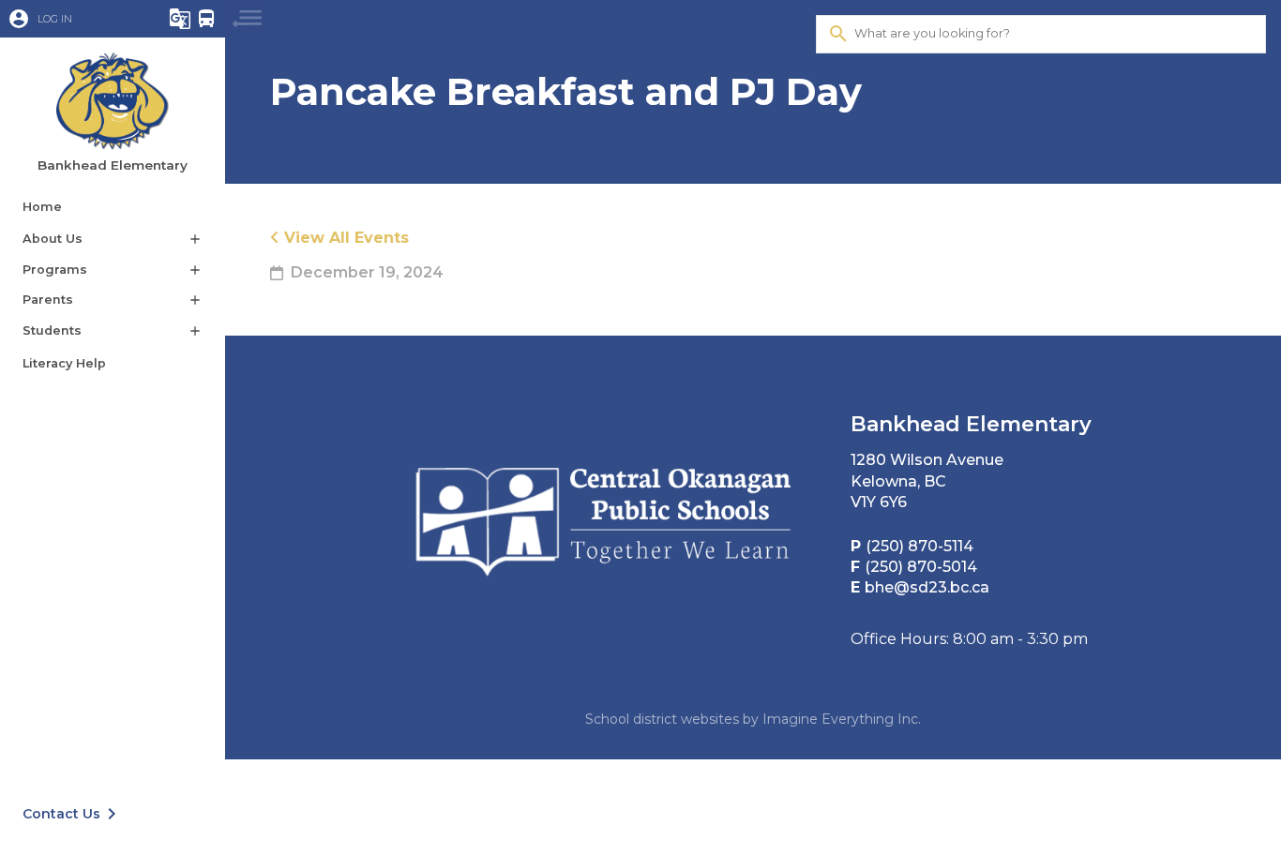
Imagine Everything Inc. (841, 719)
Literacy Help (64, 363)
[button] (70, 19)
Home (42, 207)
